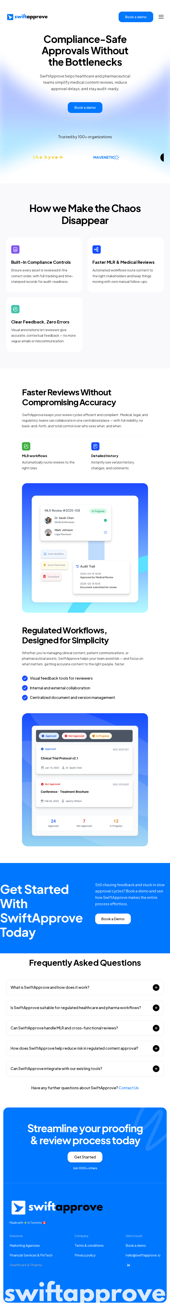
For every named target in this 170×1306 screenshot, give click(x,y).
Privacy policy (85, 1255)
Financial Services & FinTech (31, 1255)
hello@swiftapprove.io (143, 1255)
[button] (161, 17)
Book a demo (136, 1245)
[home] (27, 17)
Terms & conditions (89, 1245)
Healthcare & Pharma (26, 1265)
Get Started (85, 1157)
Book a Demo (113, 918)
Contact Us (129, 1087)
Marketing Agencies (25, 1245)
